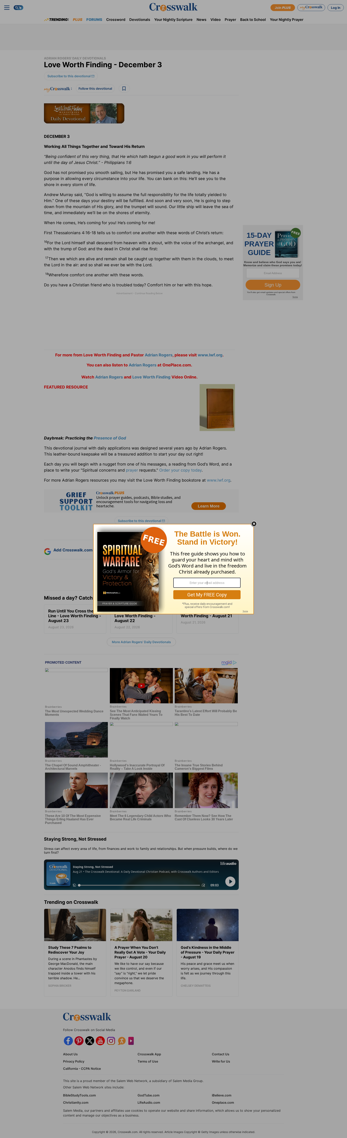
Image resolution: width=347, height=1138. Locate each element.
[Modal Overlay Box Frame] (173, 569)
